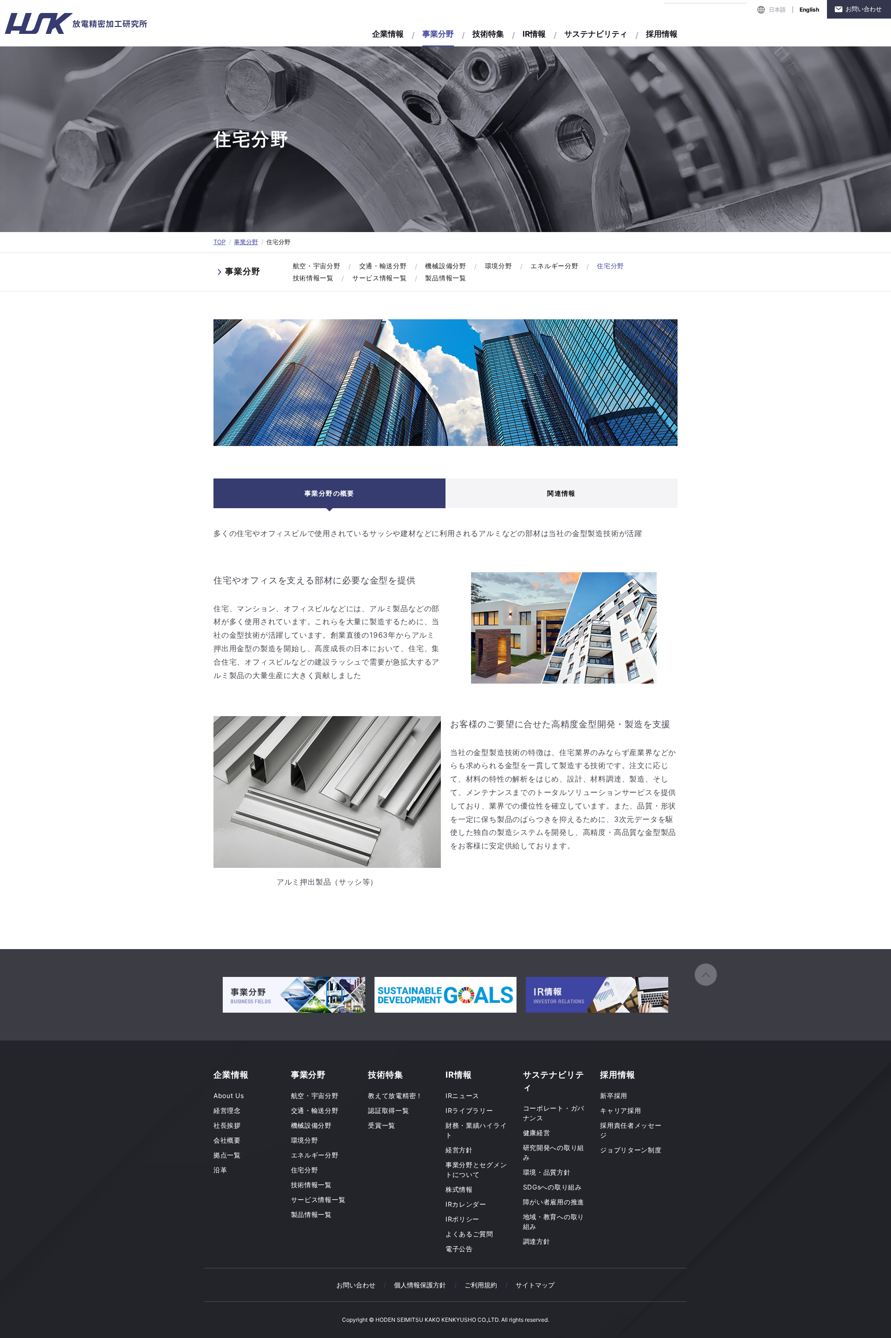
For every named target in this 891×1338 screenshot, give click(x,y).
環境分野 (498, 266)
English (809, 9)
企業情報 (388, 34)
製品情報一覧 (445, 278)
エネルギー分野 (554, 266)
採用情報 (662, 34)
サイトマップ (535, 1285)
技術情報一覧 (313, 278)
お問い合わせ (864, 9)
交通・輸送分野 (383, 266)
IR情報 (534, 34)
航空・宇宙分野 (317, 266)
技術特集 (488, 34)
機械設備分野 (445, 266)
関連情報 (561, 493)
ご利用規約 (481, 1285)
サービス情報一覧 (379, 278)
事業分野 (246, 242)
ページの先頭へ (705, 974)
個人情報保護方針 (420, 1285)
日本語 (777, 9)
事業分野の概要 (329, 493)
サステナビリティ (595, 34)
